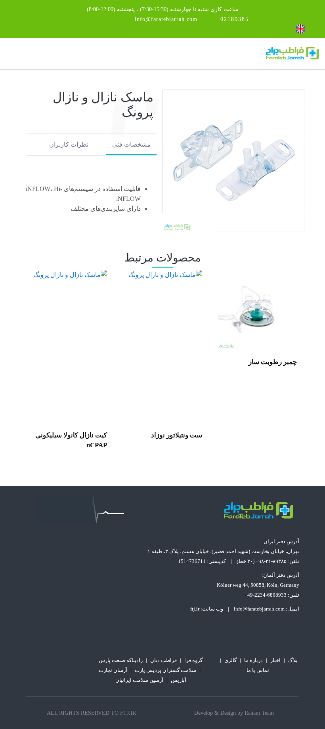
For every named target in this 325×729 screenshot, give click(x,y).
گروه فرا (193, 660)
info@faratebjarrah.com (166, 19)
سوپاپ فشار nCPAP (78, 435)
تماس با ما (258, 670)
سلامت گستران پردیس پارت (165, 670)
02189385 (234, 19)
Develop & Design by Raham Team (234, 713)
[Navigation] (9, 54)
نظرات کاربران (68, 144)
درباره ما (253, 660)
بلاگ (293, 660)
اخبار (275, 660)
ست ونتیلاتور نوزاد (271, 435)
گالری (230, 660)
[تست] (257, 346)
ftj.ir (194, 609)
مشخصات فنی (131, 144)
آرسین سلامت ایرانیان (139, 680)
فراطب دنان (163, 660)
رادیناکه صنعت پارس (121, 660)
